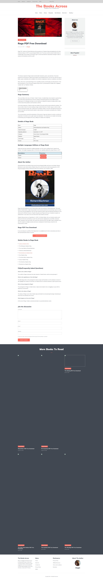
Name (19, 321)
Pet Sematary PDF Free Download (49, 448)
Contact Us (29, 1)
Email (19, 326)
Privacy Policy (34, 1)
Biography (51, 12)
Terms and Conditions (57, 564)
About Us (23, 1)
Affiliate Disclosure (56, 562)
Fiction (40, 12)
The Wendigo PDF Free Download (73, 547)
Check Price (43, 155)
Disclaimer (55, 567)
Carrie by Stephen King (24, 243)
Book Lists (64, 12)
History (45, 12)
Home (19, 1)
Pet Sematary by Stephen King (25, 252)
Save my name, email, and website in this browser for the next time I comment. (33, 336)
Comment (20, 309)
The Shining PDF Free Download (73, 370)
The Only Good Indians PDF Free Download (26, 548)
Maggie (28, 46)
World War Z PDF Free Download (26, 448)
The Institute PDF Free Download (49, 547)
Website (19, 331)
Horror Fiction (22, 39)
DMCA (40, 1)
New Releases (58, 12)
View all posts (75, 40)
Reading (71, 12)
